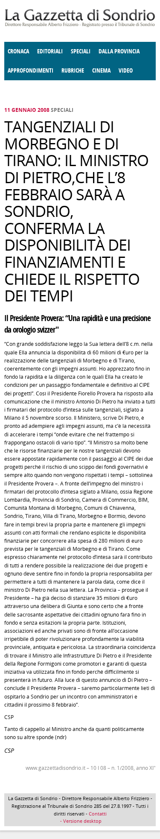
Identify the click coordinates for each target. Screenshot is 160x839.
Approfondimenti (30, 70)
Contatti (98, 813)
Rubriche (72, 70)
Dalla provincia (119, 51)
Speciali (80, 51)
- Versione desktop (80, 821)
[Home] (80, 25)
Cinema (101, 70)
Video (126, 70)
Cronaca (18, 51)
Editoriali (50, 51)
